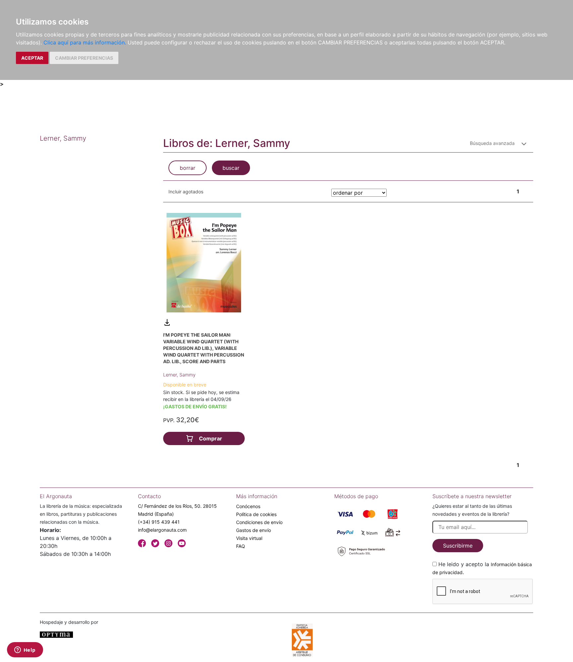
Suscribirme (458, 545)
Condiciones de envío (259, 522)
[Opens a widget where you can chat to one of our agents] (25, 650)
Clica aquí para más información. (84, 42)
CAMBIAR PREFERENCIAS (84, 58)
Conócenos (248, 506)
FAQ (240, 546)
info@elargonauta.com (162, 530)
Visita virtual (249, 538)
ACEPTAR (32, 58)
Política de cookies (256, 514)
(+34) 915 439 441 (159, 522)
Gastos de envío (253, 530)
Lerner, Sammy (179, 374)
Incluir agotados (185, 191)
